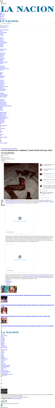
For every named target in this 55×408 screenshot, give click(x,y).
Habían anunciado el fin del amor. (12, 200)
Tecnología (2, 82)
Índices (1, 45)
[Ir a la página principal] (27, 11)
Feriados (1, 85)
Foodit (2, 16)
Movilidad (2, 44)
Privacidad (19, 398)
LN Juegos (2, 80)
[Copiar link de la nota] (1, 203)
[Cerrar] (18, 21)
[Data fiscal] (1, 406)
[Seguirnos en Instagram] (1, 383)
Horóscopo (2, 84)
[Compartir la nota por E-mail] (4, 205)
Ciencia (1, 60)
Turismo (1, 81)
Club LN (2, 18)
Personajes (14, 148)
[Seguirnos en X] (1, 380)
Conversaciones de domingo (6, 105)
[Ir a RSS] (1, 387)
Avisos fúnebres (3, 102)
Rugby (1, 73)
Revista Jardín (2, 118)
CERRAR (1, 0)
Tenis (1, 75)
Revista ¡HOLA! (3, 113)
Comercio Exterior (3, 42)
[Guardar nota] (1, 200)
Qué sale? (2, 93)
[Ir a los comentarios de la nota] (2, 200)
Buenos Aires (2, 53)
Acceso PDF (2, 99)
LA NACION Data (3, 32)
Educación (2, 55)
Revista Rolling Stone (4, 117)
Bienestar (2, 59)
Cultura (1, 56)
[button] (27, 82)
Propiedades (2, 41)
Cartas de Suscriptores (4, 68)
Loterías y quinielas (4, 86)
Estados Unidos (3, 49)
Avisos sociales (3, 103)
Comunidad (2, 58)
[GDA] (4, 402)
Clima (1, 31)
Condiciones (14, 398)
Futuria (1, 37)
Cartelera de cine (3, 94)
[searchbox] (27, 23)
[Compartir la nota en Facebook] (1, 205)
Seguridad (2, 54)
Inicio (2, 13)
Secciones (3, 14)
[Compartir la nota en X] (2, 205)
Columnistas (2, 67)
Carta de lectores (3, 104)
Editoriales (2, 65)
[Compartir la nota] (1, 202)
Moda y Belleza (3, 89)
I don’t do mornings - (9, 270)
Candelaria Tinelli (41, 201)
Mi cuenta (3, 19)
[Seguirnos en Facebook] (1, 377)
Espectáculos (9, 148)
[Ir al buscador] (2, 5)
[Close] (1, 327)
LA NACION (3, 148)
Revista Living (2, 116)
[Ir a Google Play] (4, 390)
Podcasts (2, 87)
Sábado (1, 107)
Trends (8, 283)
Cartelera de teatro (4, 95)
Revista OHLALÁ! (3, 112)
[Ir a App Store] (4, 393)
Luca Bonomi (19, 233)
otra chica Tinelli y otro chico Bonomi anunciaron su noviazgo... (37, 276)
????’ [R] (18, 272)
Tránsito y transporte (4, 29)
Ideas (1, 108)
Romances (9, 282)
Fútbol (1, 72)
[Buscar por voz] (53, 24)
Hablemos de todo (4, 62)
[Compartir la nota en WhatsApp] (2, 202)
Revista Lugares (3, 114)
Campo (1, 40)
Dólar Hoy (2, 38)
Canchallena (2, 76)
